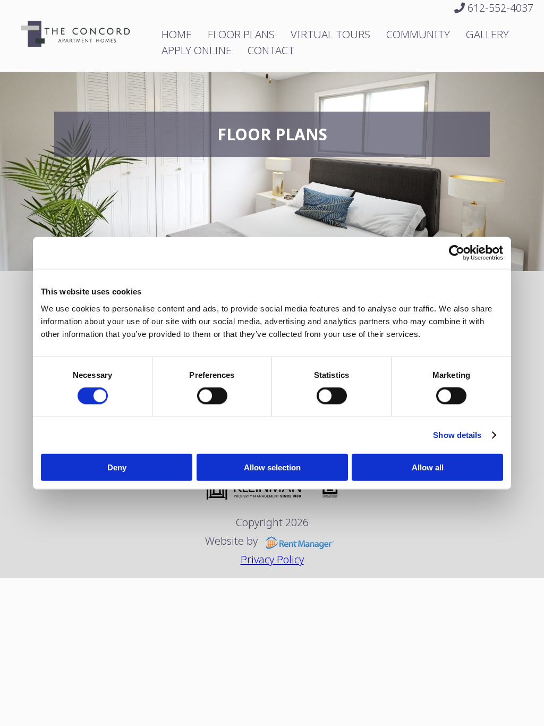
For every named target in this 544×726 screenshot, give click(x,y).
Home (177, 34)
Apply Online (197, 50)
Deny (116, 466)
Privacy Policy (272, 559)
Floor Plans (241, 34)
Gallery (487, 34)
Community (418, 34)
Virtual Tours (330, 34)
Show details (457, 435)
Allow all (428, 466)
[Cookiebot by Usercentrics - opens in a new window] (456, 253)
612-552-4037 (499, 8)
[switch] (212, 395)
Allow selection (272, 466)
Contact (271, 50)
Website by (232, 541)
